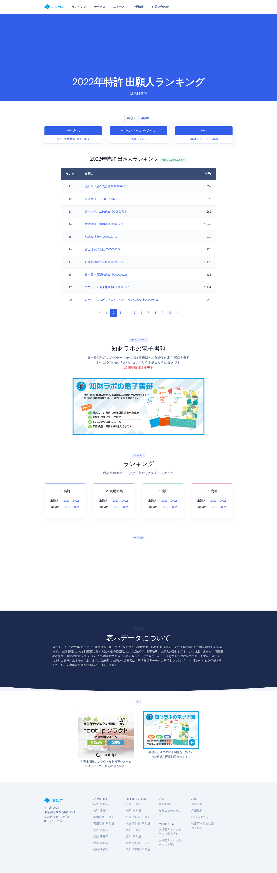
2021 (207, 139)
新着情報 (164, 804)
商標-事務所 (101, 849)
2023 (193, 139)
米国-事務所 (133, 810)
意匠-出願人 (101, 830)
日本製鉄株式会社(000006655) (104, 262)
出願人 (131, 118)
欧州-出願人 (133, 830)
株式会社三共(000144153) (101, 199)
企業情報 (138, 6)
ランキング (79, 6)
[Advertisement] (138, 47)
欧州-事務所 (133, 836)
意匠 (79, 139)
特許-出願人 (101, 804)
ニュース (119, 6)
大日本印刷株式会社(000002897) (105, 186)
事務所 (145, 118)
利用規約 (197, 810)
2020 (215, 139)
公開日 (133, 139)
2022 (76, 500)
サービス (99, 6)
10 (169, 312)
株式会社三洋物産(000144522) (104, 224)
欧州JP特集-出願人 (138, 843)
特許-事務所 (101, 810)
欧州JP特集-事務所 (138, 849)
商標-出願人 (101, 843)
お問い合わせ (160, 6)
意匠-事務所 (101, 836)
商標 (86, 139)
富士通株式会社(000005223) (102, 249)
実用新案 (69, 139)
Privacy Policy (199, 817)
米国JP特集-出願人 (138, 817)
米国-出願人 (133, 804)
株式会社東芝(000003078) (101, 236)
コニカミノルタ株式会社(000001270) (108, 287)
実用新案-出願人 (103, 817)
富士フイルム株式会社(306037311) (106, 211)
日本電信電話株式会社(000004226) (106, 274)
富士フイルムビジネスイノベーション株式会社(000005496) (122, 300)
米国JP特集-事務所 (138, 823)
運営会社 (197, 804)
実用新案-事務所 (103, 823)
